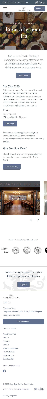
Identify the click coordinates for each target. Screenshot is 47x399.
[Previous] (31, 220)
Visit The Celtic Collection (16, 389)
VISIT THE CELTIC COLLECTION (15, 2)
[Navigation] (5, 8)
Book (40, 8)
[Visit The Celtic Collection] (40, 2)
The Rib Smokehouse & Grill (22, 63)
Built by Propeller (10, 395)
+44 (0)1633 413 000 (11, 315)
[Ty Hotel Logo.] (15, 252)
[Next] (38, 220)
